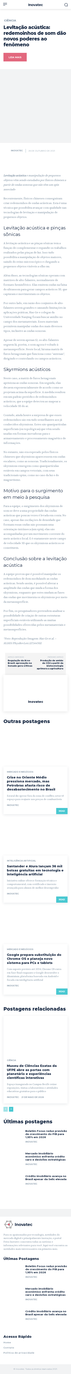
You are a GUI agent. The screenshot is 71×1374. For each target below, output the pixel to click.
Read (62, 811)
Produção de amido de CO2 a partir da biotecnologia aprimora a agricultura (50, 664)
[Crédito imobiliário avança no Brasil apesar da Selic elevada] (13, 1183)
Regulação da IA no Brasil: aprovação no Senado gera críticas (20, 663)
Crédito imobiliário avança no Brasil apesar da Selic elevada (46, 1177)
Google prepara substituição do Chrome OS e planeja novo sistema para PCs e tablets (34, 959)
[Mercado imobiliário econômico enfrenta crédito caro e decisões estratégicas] (13, 1160)
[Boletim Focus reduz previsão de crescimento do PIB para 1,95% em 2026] (13, 1138)
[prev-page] (5, 1109)
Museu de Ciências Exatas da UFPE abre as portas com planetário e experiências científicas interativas (32, 1072)
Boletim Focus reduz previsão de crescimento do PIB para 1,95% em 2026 (46, 1134)
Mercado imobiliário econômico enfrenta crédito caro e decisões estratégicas (45, 1156)
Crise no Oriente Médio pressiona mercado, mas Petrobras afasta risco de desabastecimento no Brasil (31, 783)
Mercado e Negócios (20, 772)
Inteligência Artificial (21, 861)
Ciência (10, 20)
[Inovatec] (6, 150)
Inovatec (17, 150)
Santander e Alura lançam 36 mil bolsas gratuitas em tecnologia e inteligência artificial (35, 870)
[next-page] (11, 1109)
